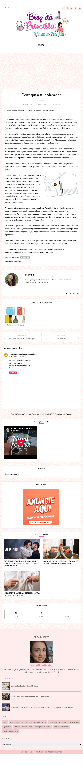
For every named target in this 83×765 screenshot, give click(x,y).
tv (22, 722)
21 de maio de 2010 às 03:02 (17, 356)
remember (28, 104)
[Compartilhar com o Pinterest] (29, 257)
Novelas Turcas (27, 727)
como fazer (53, 722)
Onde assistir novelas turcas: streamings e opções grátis (30, 697)
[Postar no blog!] (23, 257)
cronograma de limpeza (43, 727)
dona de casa (14, 722)
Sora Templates (36, 752)
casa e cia (28, 722)
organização (7, 727)
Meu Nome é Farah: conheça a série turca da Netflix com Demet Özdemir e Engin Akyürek (42, 707)
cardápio (17, 727)
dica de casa (74, 722)
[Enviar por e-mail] (21, 257)
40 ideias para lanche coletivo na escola (24, 686)
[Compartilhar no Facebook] (27, 257)
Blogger (69, 414)
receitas (37, 722)
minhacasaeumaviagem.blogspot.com (23, 354)
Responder (13, 372)
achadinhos (65, 727)
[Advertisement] (41, 74)
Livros (44, 722)
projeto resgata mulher (10, 731)
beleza (5, 722)
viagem (56, 727)
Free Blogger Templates (53, 752)
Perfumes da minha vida (15, 325)
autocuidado (63, 722)
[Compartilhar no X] (25, 257)
